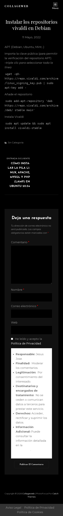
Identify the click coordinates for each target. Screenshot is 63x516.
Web (14, 322)
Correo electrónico (24, 306)
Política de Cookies (30, 512)
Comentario (20, 242)
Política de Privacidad (26, 343)
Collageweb (16, 6)
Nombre (17, 289)
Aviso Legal (13, 507)
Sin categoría (15, 142)
